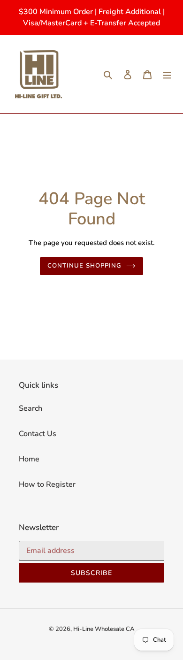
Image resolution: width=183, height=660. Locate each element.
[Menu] (167, 74)
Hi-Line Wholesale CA (104, 629)
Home (29, 459)
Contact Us (37, 434)
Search (30, 408)
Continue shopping (84, 265)
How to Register (47, 484)
